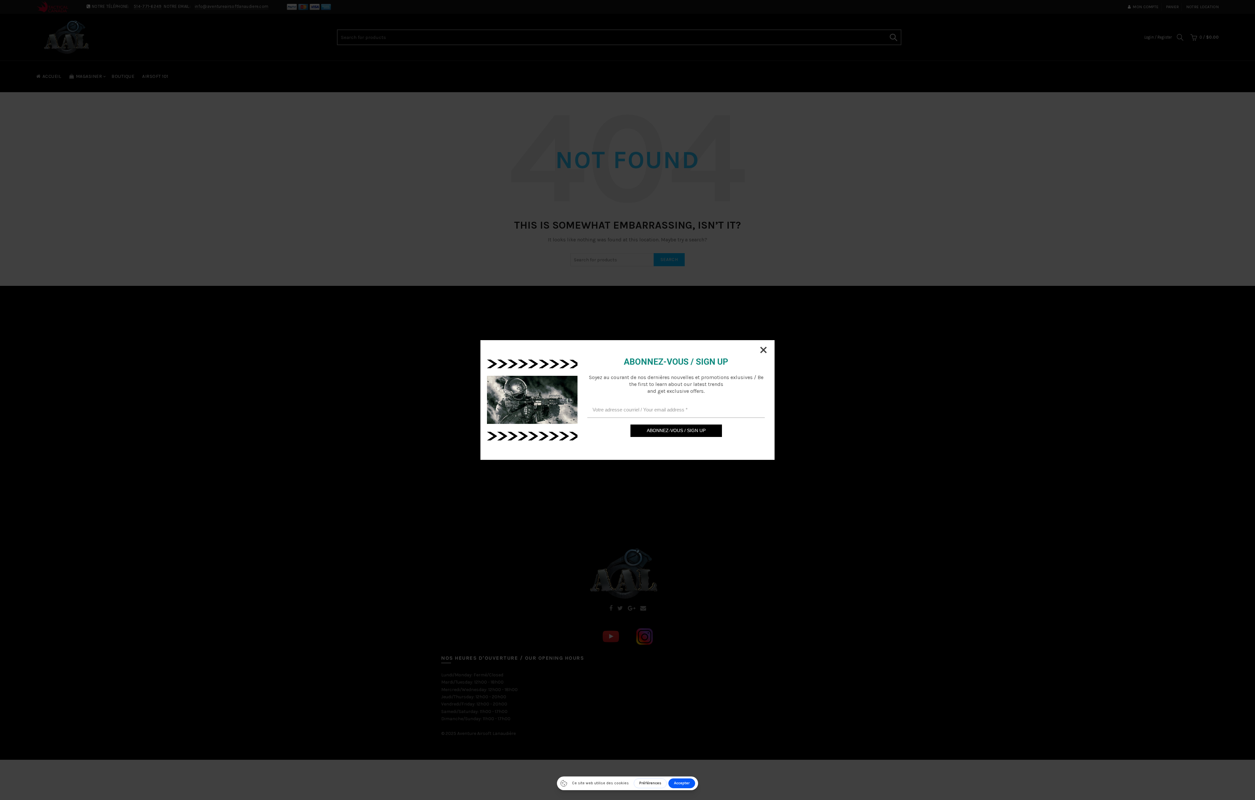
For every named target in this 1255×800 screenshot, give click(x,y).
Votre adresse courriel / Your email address (640, 409)
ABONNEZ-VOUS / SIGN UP (676, 430)
